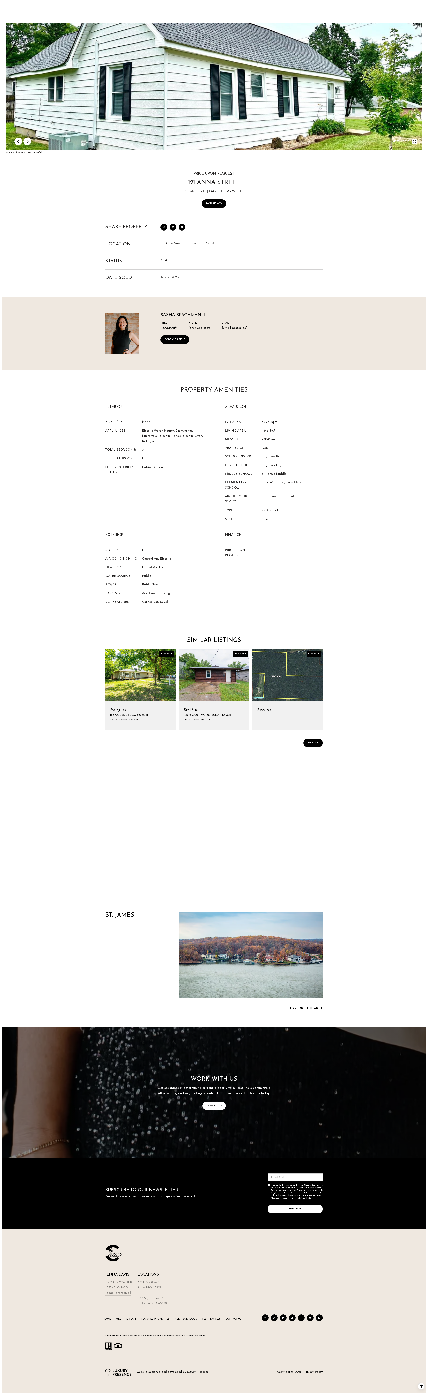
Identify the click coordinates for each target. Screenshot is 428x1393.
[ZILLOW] (319, 1317)
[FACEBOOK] (265, 1317)
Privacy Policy (305, 1198)
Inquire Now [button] (214, 203)
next (27, 141)
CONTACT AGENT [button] (175, 339)
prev (18, 141)
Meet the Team (126, 1319)
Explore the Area (306, 1008)
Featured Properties (155, 1319)
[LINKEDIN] (283, 1317)
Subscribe (295, 1209)
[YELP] (301, 1317)
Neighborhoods (185, 1319)
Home (107, 1319)
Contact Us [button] (214, 1105)
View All (313, 743)
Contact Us (233, 1319)
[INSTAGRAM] (274, 1317)
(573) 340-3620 (116, 1287)
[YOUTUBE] (310, 1317)
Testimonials (211, 1319)
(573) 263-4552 (199, 328)
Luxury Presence (198, 1372)
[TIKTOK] (292, 1317)
